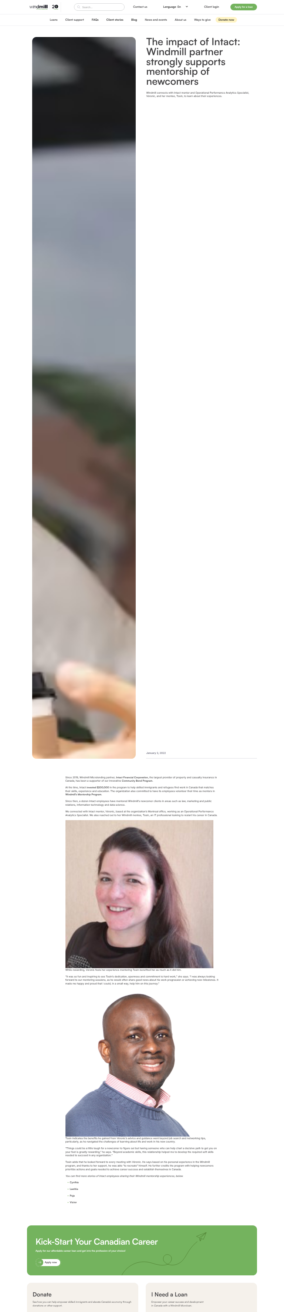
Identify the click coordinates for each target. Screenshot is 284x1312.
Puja (72, 1195)
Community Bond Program (137, 780)
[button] (176, 7)
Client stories (115, 19)
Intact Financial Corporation (132, 777)
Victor (73, 1202)
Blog (134, 19)
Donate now (226, 19)
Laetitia (74, 1189)
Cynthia (74, 1182)
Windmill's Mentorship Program (83, 794)
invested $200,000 (98, 787)
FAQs (95, 19)
